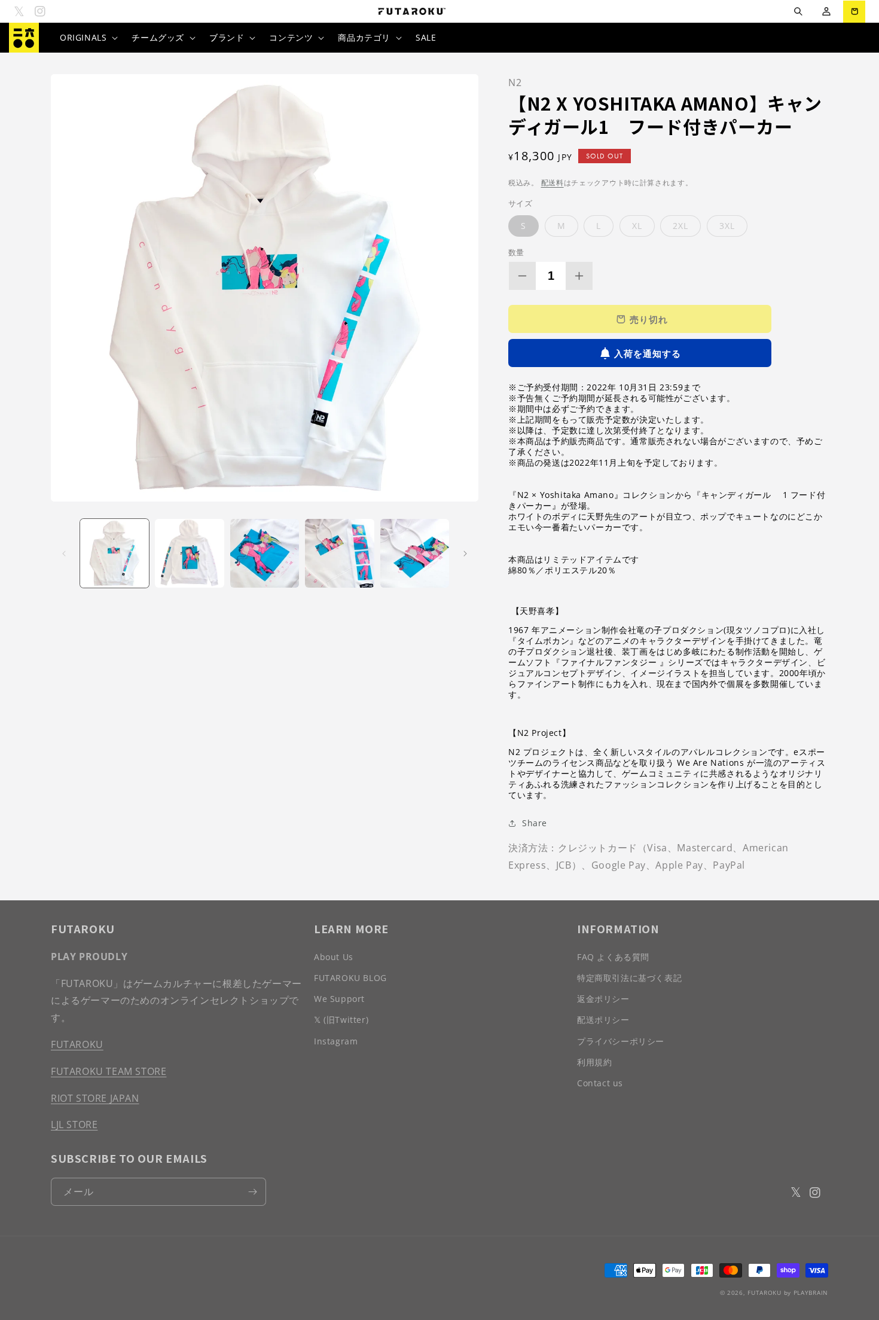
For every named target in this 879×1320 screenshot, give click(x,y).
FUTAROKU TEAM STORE (108, 1071)
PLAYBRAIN (810, 1292)
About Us (333, 956)
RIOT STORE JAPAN (95, 1098)
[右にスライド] (465, 553)
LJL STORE (74, 1124)
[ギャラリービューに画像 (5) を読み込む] (414, 553)
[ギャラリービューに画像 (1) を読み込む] (114, 553)
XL (637, 225)
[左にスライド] (64, 553)
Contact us (600, 1083)
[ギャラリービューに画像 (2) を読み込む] (189, 553)
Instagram (336, 1041)
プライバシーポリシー (620, 1041)
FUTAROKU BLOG (350, 977)
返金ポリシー (603, 998)
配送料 (552, 183)
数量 (516, 252)
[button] (798, 12)
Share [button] (534, 823)
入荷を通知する (647, 353)
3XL (727, 225)
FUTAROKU (77, 1044)
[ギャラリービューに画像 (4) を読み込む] (339, 553)
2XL (680, 225)
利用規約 (594, 1062)
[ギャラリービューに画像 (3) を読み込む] (264, 553)
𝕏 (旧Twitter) (341, 1019)
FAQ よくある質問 (613, 956)
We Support (339, 998)
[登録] (252, 1192)
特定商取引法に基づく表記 (629, 977)
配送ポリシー (603, 1019)
